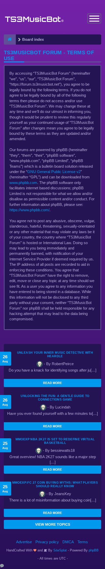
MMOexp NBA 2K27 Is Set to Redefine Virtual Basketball (55, 441)
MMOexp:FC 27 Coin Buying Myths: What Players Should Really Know (55, 484)
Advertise (24, 542)
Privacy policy (47, 542)
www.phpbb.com (23, 182)
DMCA (68, 542)
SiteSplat (59, 550)
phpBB (94, 550)
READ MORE (52, 383)
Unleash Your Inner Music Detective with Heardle (55, 354)
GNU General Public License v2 (54, 171)
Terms (82, 542)
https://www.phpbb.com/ (29, 210)
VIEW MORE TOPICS (52, 524)
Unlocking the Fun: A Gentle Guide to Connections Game (55, 397)
